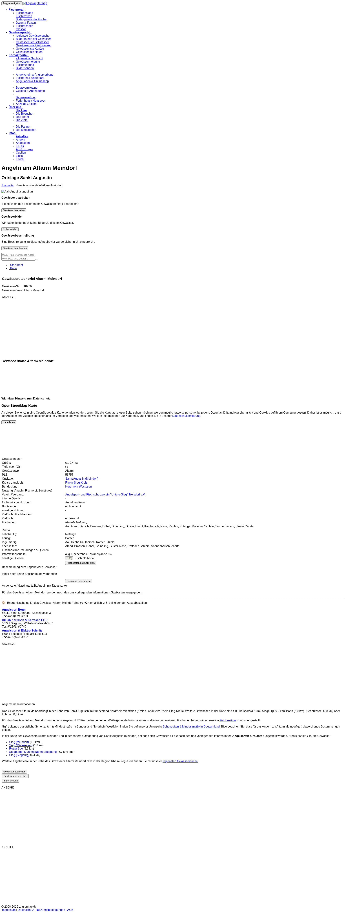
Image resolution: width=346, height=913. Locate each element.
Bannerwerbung (26, 97)
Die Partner (23, 126)
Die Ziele (22, 120)
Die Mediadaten (26, 129)
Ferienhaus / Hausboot (30, 100)
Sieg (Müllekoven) (20, 745)
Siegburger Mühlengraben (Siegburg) (33, 751)
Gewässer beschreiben (15, 248)
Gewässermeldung (28, 61)
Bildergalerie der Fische (31, 19)
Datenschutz (26, 909)
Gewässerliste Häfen (29, 51)
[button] (17, 9)
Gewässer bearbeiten (14, 210)
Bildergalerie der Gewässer (33, 38)
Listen (20, 159)
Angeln (20, 139)
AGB (70, 909)
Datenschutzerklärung (186, 415)
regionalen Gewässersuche (180, 761)
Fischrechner (24, 25)
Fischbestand (24, 12)
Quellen (21, 152)
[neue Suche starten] (37, 259)
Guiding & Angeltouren (30, 90)
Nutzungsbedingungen (50, 909)
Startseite (7, 185)
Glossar (21, 29)
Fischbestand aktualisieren (81, 563)
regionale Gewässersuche (32, 35)
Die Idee (21, 110)
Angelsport (23, 142)
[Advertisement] (44, 327)
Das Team (22, 116)
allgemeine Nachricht (29, 58)
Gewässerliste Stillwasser (32, 42)
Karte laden (9, 422)
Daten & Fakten (26, 22)
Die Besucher (24, 113)
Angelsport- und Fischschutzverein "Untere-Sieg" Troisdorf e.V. (105, 494)
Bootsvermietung (26, 87)
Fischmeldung (25, 64)
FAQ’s (20, 146)
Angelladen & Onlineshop (32, 81)
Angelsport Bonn (14, 609)
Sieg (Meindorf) (19, 742)
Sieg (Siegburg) (19, 755)
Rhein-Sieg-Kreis (76, 482)
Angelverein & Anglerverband (35, 74)
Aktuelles (22, 136)
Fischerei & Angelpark (30, 77)
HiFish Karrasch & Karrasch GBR (25, 620)
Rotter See (16, 748)
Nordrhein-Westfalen (78, 486)
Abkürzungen (24, 149)
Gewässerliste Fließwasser (33, 45)
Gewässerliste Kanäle (30, 48)
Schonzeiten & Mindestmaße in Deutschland (191, 726)
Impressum (8, 909)
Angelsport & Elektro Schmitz (22, 630)
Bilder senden (25, 68)
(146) (69, 558)
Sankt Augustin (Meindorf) (81, 478)
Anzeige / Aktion (26, 103)
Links (19, 155)
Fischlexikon (24, 16)
